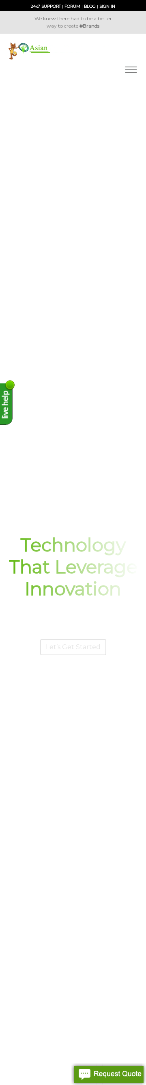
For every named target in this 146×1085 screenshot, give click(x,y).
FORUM (72, 6)
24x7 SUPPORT (46, 6)
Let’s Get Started (73, 647)
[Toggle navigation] (130, 70)
